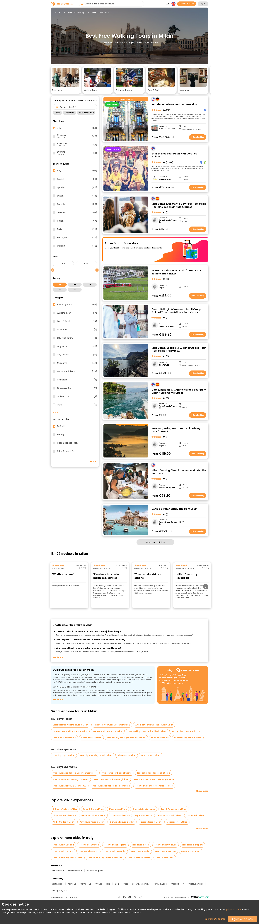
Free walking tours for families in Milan (147, 731)
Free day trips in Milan (63, 755)
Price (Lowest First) (67, 451)
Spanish (77, 187)
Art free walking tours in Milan (107, 731)
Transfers (77, 379)
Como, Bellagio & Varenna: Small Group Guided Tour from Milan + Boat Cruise (176, 311)
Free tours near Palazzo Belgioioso (111, 779)
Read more (58, 657)
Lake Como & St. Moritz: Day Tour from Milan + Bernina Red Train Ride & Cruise (178, 205)
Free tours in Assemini (114, 851)
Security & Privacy (140, 884)
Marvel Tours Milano (167, 129)
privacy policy (233, 909)
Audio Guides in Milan (63, 822)
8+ (89, 284)
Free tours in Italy (76, 12)
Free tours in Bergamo (115, 844)
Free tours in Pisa (140, 844)
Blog (117, 884)
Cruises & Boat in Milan (143, 809)
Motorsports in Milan (177, 822)
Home (57, 12)
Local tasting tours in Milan (187, 737)
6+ (75, 289)
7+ (60, 289)
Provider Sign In (75, 870)
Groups (98, 884)
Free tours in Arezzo (88, 851)
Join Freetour (58, 870)
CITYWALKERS (165, 179)
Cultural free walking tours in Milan (70, 731)
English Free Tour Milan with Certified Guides (174, 155)
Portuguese (77, 237)
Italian (77, 221)
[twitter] (135, 897)
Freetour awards (195, 884)
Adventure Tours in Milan (92, 822)
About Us (72, 884)
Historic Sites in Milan (150, 822)
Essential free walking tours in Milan (70, 724)
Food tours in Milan (150, 755)
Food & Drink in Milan (93, 809)
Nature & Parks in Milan (169, 815)
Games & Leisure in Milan (122, 822)
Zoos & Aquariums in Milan (174, 809)
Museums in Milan (160, 737)
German (77, 212)
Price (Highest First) (67, 443)
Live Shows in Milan (120, 815)
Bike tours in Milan (126, 755)
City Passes (77, 354)
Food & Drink (77, 321)
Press (125, 884)
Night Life (77, 329)
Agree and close (242, 919)
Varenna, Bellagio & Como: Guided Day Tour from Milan (175, 430)
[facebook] (124, 897)
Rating (60, 434)
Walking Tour (77, 313)
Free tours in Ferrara (63, 851)
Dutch (77, 195)
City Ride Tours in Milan (64, 815)
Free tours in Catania (63, 844)
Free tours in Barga (190, 851)
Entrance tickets (77, 371)
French (77, 204)
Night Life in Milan (144, 815)
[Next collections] (206, 77)
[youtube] (129, 897)
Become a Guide (186, 4)
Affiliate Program (95, 870)
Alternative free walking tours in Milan (154, 724)
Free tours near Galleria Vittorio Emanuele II (74, 773)
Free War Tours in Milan (64, 737)
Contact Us (85, 884)
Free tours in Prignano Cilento (67, 857)
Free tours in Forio (165, 857)
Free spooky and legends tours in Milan (126, 737)
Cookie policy (177, 884)
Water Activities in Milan (93, 815)
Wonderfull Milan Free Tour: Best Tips (174, 104)
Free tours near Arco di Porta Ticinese (154, 785)
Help (108, 884)
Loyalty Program (59, 890)
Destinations (57, 884)
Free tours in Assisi (140, 851)
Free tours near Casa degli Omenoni (70, 779)
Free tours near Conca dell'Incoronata (111, 785)
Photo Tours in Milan (91, 737)
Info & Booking (197, 137)
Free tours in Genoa (89, 844)
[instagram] (119, 897)
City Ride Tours (77, 338)
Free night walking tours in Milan (96, 755)
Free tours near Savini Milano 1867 (69, 785)
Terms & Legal (160, 884)
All (60, 284)
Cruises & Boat (77, 388)
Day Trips (77, 346)
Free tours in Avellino (165, 851)
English (77, 179)
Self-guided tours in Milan (184, 731)
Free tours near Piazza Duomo (117, 773)
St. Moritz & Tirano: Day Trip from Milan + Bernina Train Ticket (176, 272)
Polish (77, 229)
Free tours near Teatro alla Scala (153, 773)
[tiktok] (140, 897)
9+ (75, 284)
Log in (203, 4)
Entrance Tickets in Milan (65, 809)
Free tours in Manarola (139, 857)
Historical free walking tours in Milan (112, 724)
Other (77, 404)
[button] (66, 80)
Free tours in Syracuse (165, 844)
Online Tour (77, 396)
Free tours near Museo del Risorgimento (154, 779)
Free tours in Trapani (192, 844)
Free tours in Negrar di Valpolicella (105, 857)
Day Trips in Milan (195, 815)
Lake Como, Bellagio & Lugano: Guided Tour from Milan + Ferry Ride (178, 349)
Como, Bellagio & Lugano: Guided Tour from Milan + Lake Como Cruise (178, 391)
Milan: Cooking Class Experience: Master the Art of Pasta (178, 472)
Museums (77, 363)
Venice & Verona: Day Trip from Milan (174, 509)
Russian (77, 246)
